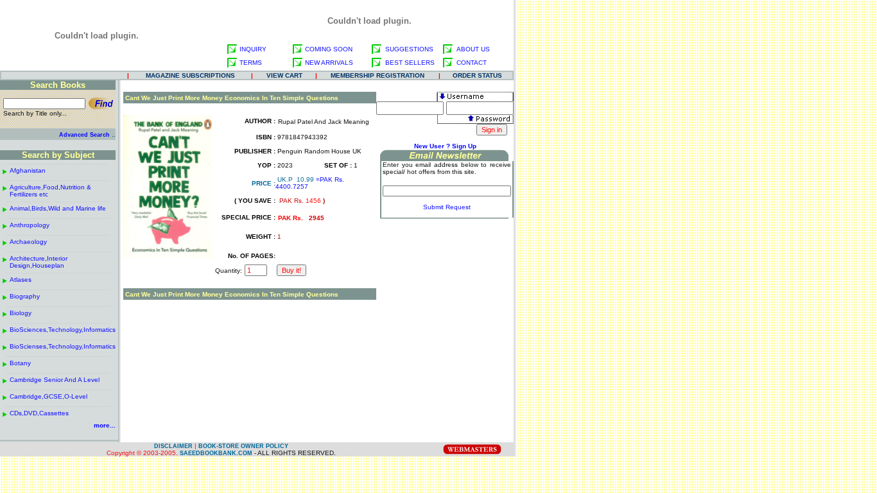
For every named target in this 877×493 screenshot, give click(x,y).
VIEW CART (284, 75)
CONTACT (471, 62)
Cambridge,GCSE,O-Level (48, 396)
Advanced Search (84, 135)
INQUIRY (252, 49)
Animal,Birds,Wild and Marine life (58, 208)
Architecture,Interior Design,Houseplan (38, 262)
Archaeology (28, 241)
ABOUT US (473, 49)
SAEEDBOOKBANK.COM (216, 453)
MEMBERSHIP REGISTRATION (377, 75)
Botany (20, 363)
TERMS (250, 62)
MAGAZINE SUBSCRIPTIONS (190, 75)
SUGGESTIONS (409, 49)
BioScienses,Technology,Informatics (63, 346)
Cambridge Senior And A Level (55, 379)
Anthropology (29, 225)
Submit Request (447, 207)
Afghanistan (28, 170)
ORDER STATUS (477, 75)
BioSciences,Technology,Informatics (63, 329)
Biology (20, 312)
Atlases (20, 279)
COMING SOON (328, 49)
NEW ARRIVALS (329, 62)
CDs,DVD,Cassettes (39, 413)
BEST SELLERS (410, 62)
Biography (25, 296)
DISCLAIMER (173, 446)
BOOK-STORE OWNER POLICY (243, 446)
